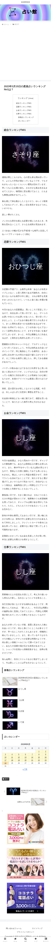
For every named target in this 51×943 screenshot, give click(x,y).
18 (12, 760)
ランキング (23, 98)
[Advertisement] (25, 52)
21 (32, 760)
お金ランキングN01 (23, 110)
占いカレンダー (24, 121)
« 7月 (25, 769)
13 (25, 757)
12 (19, 757)
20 (25, 760)
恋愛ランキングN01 (23, 107)
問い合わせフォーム (14, 928)
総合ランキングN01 (23, 103)
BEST (7, 779)
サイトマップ (37, 928)
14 (32, 757)
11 (12, 757)
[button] (46, 564)
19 (19, 760)
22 (39, 760)
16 (45, 757)
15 (39, 757)
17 (5, 760)
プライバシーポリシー (25, 932)
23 (45, 760)
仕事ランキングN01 (23, 114)
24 (5, 763)
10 (5, 757)
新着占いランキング (26, 117)
